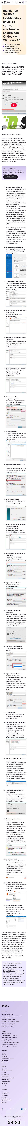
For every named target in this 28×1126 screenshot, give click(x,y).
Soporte (4, 1066)
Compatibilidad (5, 1074)
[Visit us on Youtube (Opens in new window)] (16, 1122)
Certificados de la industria (8, 1026)
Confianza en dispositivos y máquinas (11, 1021)
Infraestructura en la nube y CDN (9, 1035)
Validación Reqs (5, 1079)
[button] (2, 2)
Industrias (4, 1031)
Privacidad (4, 1102)
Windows (16, 52)
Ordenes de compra (6, 1081)
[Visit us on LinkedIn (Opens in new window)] (9, 1122)
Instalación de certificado (12, 48)
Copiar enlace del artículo (9, 63)
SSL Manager (5, 1083)
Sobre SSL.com (5, 1092)
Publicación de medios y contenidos (10, 1042)
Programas (4, 1050)
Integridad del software (7, 1017)
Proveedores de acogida (7, 1058)
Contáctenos (5, 1095)
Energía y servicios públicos (8, 1040)
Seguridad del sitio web (7, 1014)
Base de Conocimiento (7, 1070)
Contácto (4, 1072)
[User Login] (26, 2)
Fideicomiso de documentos (8, 1019)
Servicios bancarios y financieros (9, 1037)
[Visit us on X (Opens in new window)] (12, 1122)
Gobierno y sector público (8, 1039)
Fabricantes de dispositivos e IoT (9, 1044)
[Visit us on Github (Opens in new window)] (19, 1122)
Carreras (4, 1097)
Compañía (4, 1089)
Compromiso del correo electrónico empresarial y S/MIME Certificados (13, 944)
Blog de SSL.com (6, 1093)
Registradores (5, 1060)
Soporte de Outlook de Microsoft (12, 155)
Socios (3, 1053)
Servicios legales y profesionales (9, 1046)
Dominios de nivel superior (8, 1078)
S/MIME (10, 140)
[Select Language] (20, 2)
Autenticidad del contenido (8, 1023)
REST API (4, 1055)
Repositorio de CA (6, 1099)
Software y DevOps (6, 1033)
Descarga (4, 1085)
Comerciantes (5, 1062)
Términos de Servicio (7, 1101)
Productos (4, 1011)
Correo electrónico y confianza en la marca (12, 1016)
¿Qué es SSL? (5, 1069)
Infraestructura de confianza (8, 1025)
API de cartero (5, 1056)
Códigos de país (5, 1076)
